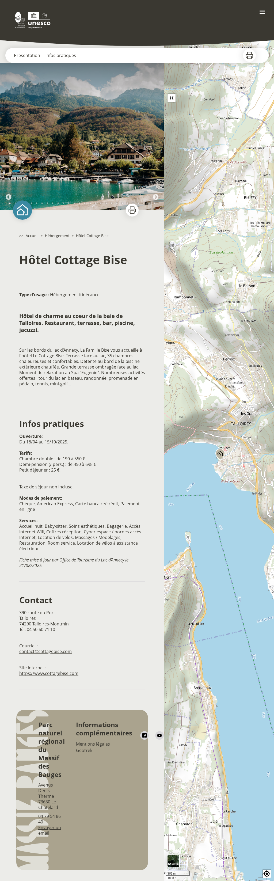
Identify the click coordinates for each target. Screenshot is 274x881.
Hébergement (57, 235)
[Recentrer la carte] (172, 98)
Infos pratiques (60, 55)
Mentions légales (93, 744)
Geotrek (84, 750)
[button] (267, 874)
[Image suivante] (155, 136)
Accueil (32, 235)
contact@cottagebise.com (45, 651)
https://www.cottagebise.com (48, 673)
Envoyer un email (49, 830)
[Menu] (262, 12)
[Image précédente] (8, 136)
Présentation (27, 55)
